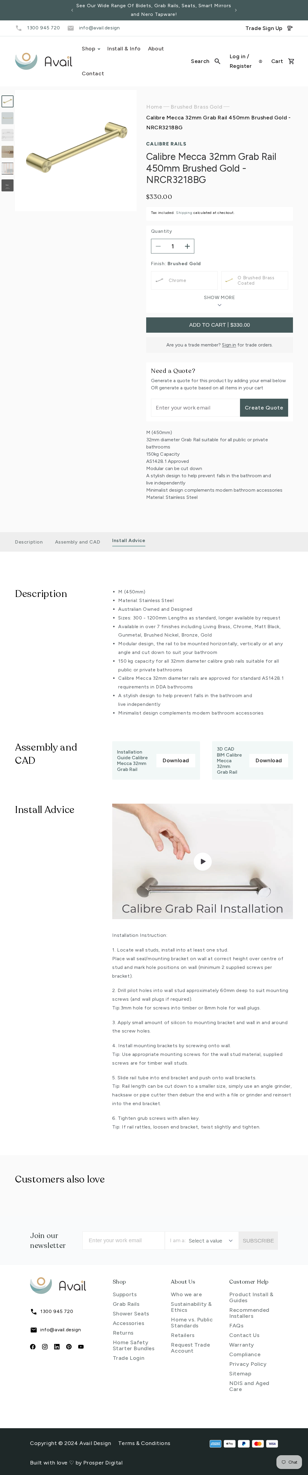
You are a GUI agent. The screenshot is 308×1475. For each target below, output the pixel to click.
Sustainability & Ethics (191, 1307)
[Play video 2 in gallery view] (8, 185)
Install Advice (128, 540)
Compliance (244, 1354)
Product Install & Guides (251, 1297)
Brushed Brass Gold (196, 106)
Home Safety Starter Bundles (134, 1345)
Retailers (182, 1335)
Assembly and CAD (77, 542)
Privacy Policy (247, 1364)
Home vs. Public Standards (192, 1322)
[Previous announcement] (72, 10)
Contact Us (244, 1335)
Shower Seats (131, 1313)
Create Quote (264, 407)
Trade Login (129, 1358)
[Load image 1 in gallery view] (8, 101)
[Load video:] (202, 861)
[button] (205, 61)
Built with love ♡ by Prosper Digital (76, 1462)
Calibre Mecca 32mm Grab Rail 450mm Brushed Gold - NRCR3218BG (218, 122)
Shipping (184, 213)
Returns (123, 1333)
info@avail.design (99, 28)
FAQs (236, 1325)
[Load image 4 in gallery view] (8, 152)
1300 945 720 (43, 28)
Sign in (229, 345)
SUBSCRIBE (258, 1241)
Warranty (241, 1345)
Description (29, 542)
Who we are (186, 1294)
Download (175, 760)
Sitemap (240, 1373)
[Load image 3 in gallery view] (8, 135)
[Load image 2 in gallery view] (8, 118)
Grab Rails (126, 1304)
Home (154, 106)
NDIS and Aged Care (249, 1386)
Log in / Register (240, 61)
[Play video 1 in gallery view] (8, 169)
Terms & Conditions (144, 1443)
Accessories (128, 1323)
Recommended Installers (249, 1313)
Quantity (161, 231)
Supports (125, 1294)
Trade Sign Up (263, 28)
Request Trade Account (190, 1348)
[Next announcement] (235, 10)
